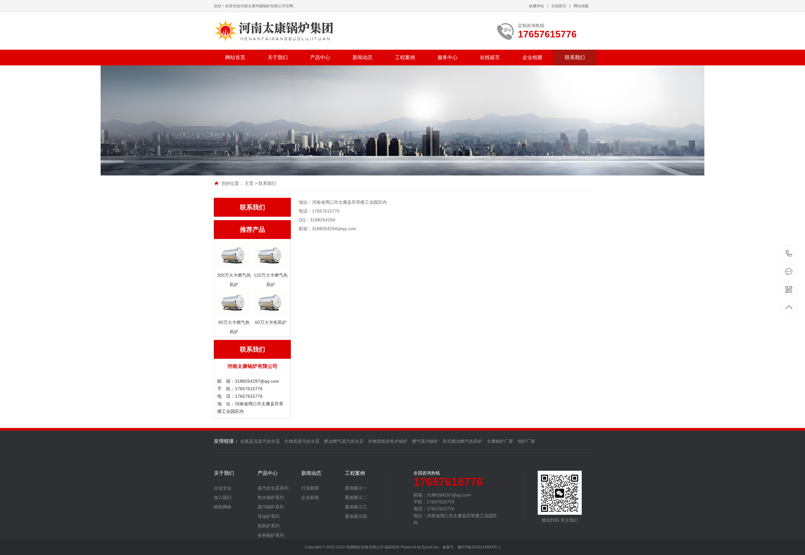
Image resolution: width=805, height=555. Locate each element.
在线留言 (558, 6)
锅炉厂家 (526, 441)
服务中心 (447, 57)
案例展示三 (356, 507)
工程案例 (405, 57)
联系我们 (575, 57)
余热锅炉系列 (271, 535)
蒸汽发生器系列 (273, 488)
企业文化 (222, 488)
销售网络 (222, 507)
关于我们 (278, 57)
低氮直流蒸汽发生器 (260, 441)
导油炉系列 (269, 516)
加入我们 (222, 497)
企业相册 (532, 57)
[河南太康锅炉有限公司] (290, 30)
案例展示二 (356, 497)
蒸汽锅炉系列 (271, 507)
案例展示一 (356, 488)
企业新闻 (310, 497)
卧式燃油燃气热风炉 (462, 441)
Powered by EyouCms (419, 547)
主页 (249, 183)
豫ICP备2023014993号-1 (479, 547)
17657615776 (789, 254)
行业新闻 (310, 488)
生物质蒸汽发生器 (301, 441)
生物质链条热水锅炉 (388, 441)
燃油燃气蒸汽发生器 (344, 441)
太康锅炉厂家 (500, 441)
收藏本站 (536, 6)
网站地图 (581, 6)
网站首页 (235, 57)
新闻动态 (363, 57)
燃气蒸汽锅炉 (425, 441)
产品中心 (320, 57)
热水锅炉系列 (271, 497)
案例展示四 (356, 516)
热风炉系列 (269, 526)
